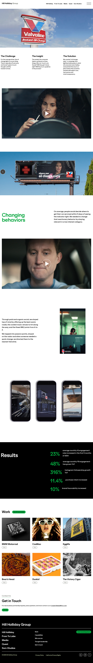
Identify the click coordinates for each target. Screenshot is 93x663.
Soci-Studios (78, 3)
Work (36, 632)
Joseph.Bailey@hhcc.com (59, 605)
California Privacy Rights (53, 655)
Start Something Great (83, 632)
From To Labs (58, 3)
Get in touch (39, 645)
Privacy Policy (39, 655)
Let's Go (5, 610)
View (4, 547)
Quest (70, 3)
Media (65, 3)
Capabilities (39, 635)
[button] (2, 172)
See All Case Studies (18, 512)
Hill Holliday (49, 3)
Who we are (39, 638)
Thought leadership (41, 641)
